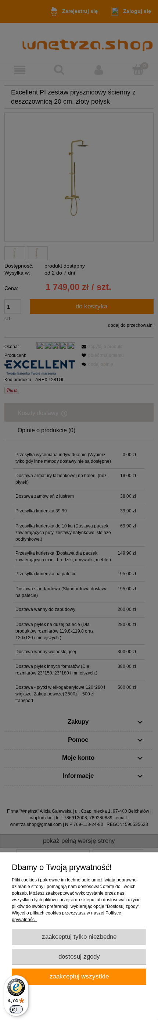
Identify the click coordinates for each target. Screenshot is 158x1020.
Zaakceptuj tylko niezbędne (79, 936)
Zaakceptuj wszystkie (79, 976)
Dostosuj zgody (79, 956)
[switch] (16, 1009)
